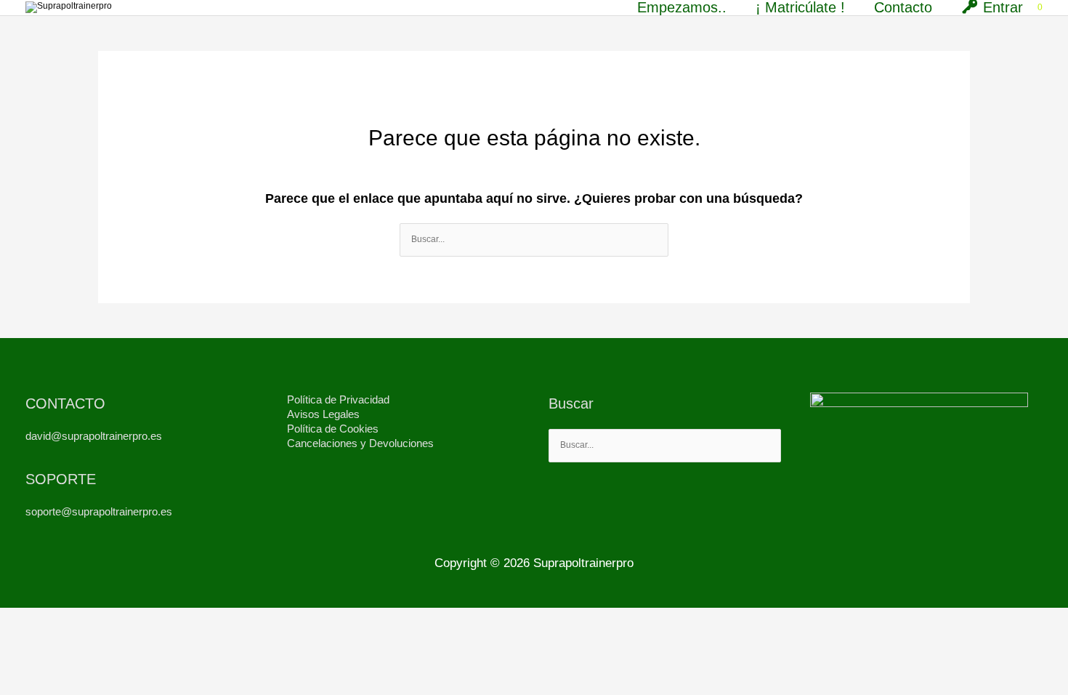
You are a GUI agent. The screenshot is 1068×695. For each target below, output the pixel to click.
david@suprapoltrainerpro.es (93, 436)
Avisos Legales (323, 414)
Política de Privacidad (338, 399)
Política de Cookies (333, 428)
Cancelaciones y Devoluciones (360, 443)
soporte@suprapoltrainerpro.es (98, 511)
